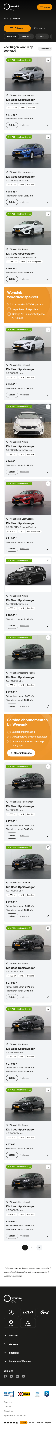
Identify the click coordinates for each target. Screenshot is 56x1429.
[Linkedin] (17, 1376)
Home (6, 19)
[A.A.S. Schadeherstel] (47, 1394)
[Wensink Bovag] (24, 1394)
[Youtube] (23, 1376)
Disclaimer (9, 1411)
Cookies (7, 1406)
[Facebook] (5, 1376)
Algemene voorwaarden (15, 1415)
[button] (39, 1247)
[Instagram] (11, 1376)
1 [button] (25, 1247)
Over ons (8, 1402)
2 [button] (31, 1247)
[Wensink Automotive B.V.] (13, 7)
